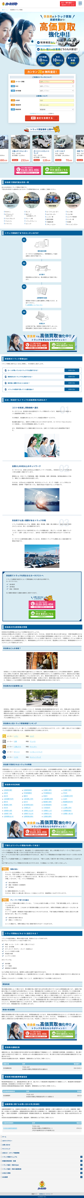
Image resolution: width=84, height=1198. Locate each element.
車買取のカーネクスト (45, 1194)
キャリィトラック (35, 757)
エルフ (32, 736)
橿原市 (26, 796)
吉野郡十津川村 (68, 813)
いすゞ (16, 736)
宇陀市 (65, 793)
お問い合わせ (6, 1145)
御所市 (6, 802)
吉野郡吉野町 (47, 816)
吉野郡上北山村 (28, 811)
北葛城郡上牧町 (28, 799)
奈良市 (6, 808)
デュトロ (33, 741)
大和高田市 (46, 808)
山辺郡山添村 (67, 808)
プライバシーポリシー (42, 113)
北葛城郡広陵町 (48, 799)
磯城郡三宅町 (8, 805)
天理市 (65, 805)
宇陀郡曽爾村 (28, 793)
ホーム (4, 1137)
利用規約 (32, 113)
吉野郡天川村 (47, 813)
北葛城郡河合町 (9, 799)
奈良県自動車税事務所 (10, 1128)
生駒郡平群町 (67, 790)
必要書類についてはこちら (34, 305)
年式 (17, 86)
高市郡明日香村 (28, 805)
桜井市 (26, 802)
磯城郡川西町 (47, 802)
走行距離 (18, 90)
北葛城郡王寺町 (68, 796)
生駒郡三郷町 (47, 790)
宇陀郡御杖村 (47, 793)
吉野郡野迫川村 (9, 816)
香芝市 (6, 796)
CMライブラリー (7, 1141)
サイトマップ (6, 1149)
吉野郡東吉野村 (28, 816)
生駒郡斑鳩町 (28, 790)
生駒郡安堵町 (8, 790)
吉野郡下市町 (8, 813)
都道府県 (18, 109)
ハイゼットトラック (36, 752)
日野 (15, 741)
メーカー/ (20, 81)
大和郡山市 (27, 808)
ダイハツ (17, 752)
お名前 (18, 100)
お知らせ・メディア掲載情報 (10, 1153)
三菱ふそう (17, 747)
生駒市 (6, 793)
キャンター (33, 747)
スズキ (16, 757)
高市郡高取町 (47, 805)
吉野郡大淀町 (8, 811)
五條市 (65, 799)
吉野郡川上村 (47, 811)
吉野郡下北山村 (28, 813)
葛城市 (45, 796)
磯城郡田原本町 (68, 802)
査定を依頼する (42, 117)
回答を (71, 370)
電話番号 (18, 105)
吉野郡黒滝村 (67, 811)
